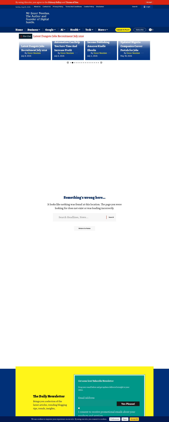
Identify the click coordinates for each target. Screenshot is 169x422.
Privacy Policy (55, 2)
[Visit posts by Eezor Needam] (22, 53)
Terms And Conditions (73, 6)
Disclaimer (100, 6)
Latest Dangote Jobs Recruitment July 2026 (58, 36)
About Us (37, 6)
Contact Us (47, 6)
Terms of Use (72, 2)
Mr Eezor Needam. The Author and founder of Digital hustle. (38, 17)
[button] (149, 2)
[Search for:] (81, 217)
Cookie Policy (89, 6)
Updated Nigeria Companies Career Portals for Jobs (131, 46)
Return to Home (84, 228)
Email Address (86, 398)
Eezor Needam (34, 53)
